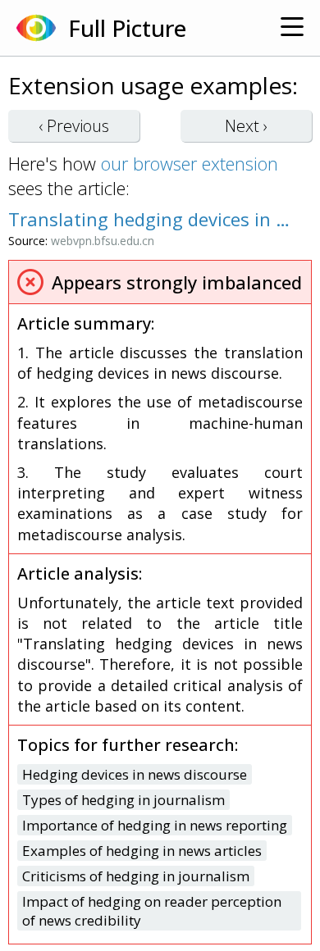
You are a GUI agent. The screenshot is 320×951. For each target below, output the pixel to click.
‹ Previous (74, 126)
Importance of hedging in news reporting (154, 825)
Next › (246, 126)
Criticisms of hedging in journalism (135, 876)
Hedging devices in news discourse (134, 774)
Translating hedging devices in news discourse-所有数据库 (151, 219)
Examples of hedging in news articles (142, 850)
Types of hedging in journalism (123, 799)
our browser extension (189, 163)
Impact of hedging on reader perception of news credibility (151, 911)
